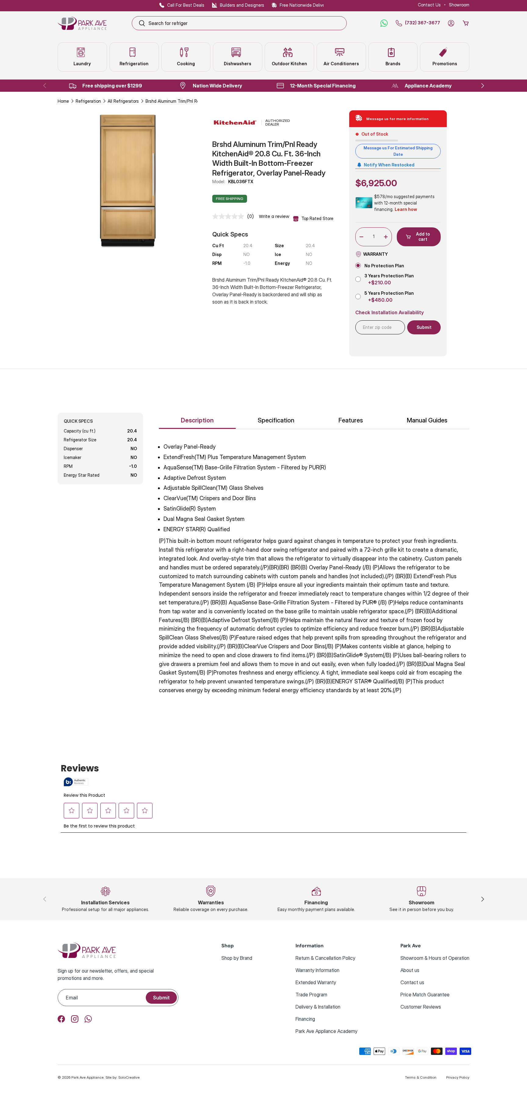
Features (351, 420)
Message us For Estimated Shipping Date (398, 151)
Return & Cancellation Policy (325, 958)
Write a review (274, 216)
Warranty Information (317, 970)
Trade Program (311, 994)
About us (409, 970)
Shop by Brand (236, 958)
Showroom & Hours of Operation (434, 958)
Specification (276, 420)
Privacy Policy (457, 1077)
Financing (305, 1019)
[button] (465, 23)
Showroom (459, 4)
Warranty (375, 254)
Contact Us (429, 4)
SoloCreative (129, 1077)
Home (63, 101)
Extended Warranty (316, 982)
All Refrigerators (123, 101)
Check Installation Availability (389, 312)
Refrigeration (88, 101)
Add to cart (423, 236)
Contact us (412, 982)
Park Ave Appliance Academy (326, 1031)
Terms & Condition (420, 1077)
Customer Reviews (420, 1007)
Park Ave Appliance (87, 1077)
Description (197, 420)
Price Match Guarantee (425, 994)
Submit (161, 998)
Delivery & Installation (318, 1007)
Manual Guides (427, 420)
